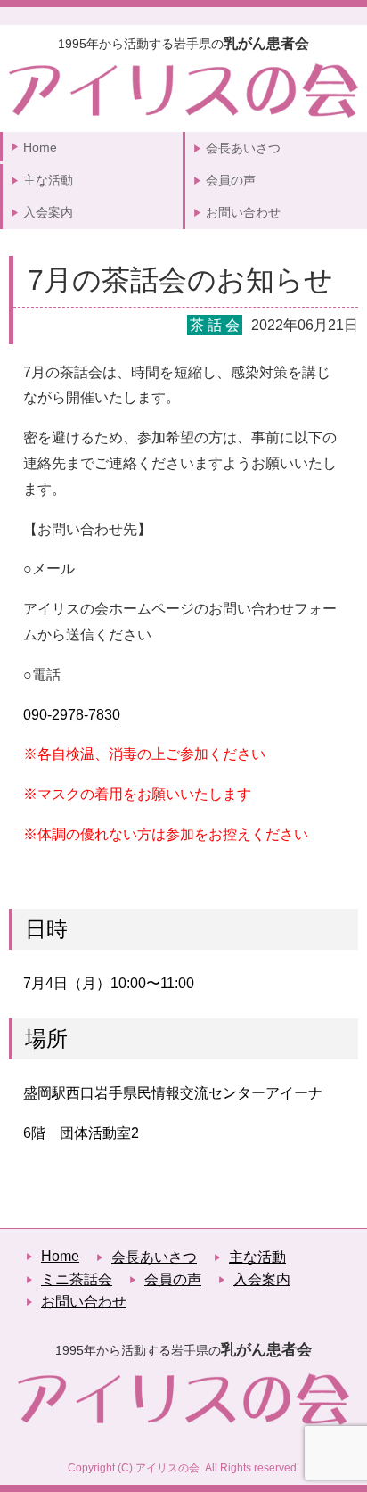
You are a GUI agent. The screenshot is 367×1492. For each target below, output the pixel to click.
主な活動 (48, 180)
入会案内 (48, 212)
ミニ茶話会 (76, 1279)
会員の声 (231, 180)
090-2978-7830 (71, 714)
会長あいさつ (243, 148)
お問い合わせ (243, 212)
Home (40, 147)
